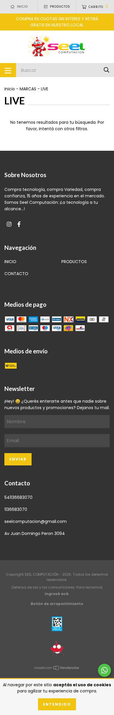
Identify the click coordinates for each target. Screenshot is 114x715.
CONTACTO (16, 274)
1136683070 (15, 509)
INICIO (10, 262)
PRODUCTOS (74, 262)
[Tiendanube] (57, 669)
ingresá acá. (57, 593)
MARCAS (28, 89)
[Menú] (8, 70)
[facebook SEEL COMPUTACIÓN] (19, 224)
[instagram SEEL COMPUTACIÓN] (9, 224)
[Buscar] (106, 70)
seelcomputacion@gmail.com (35, 521)
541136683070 (18, 497)
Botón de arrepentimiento (57, 603)
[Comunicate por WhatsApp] (104, 670)
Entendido (57, 704)
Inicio (9, 89)
